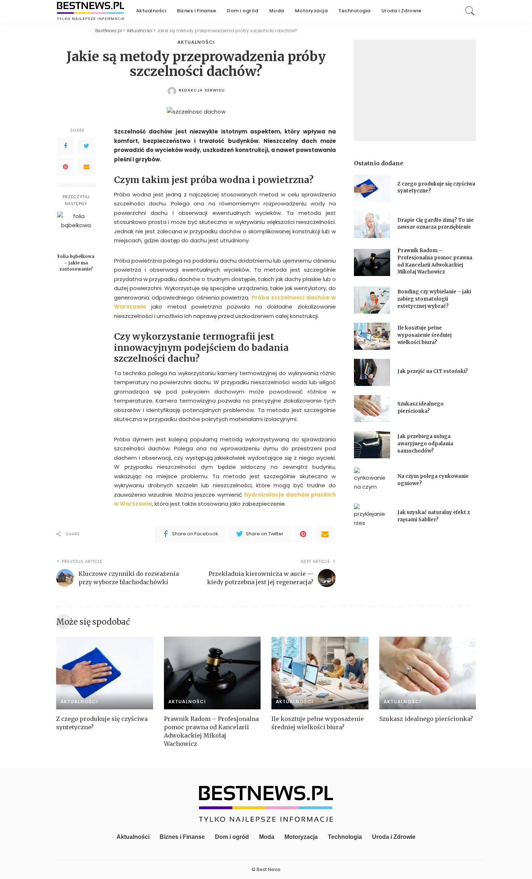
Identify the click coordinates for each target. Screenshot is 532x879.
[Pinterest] (65, 167)
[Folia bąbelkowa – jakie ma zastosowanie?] (76, 231)
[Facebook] (65, 146)
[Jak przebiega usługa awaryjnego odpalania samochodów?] (372, 444)
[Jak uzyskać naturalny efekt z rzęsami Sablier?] (372, 517)
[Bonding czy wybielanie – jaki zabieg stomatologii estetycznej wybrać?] (372, 300)
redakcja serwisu (202, 90)
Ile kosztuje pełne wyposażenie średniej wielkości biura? (424, 335)
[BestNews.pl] (90, 11)
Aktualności (196, 42)
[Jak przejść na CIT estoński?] (372, 372)
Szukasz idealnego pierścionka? (426, 718)
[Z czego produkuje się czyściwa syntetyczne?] (372, 188)
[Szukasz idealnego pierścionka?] (372, 408)
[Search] (470, 11)
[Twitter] (86, 146)
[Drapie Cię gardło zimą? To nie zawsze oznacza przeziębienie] (372, 224)
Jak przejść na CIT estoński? (433, 371)
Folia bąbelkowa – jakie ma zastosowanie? (76, 263)
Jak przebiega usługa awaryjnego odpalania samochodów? (425, 443)
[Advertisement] (415, 90)
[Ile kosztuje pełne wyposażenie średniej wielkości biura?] (372, 336)
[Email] (86, 167)
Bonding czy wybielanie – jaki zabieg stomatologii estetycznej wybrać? (434, 299)
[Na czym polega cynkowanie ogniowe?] (372, 480)
